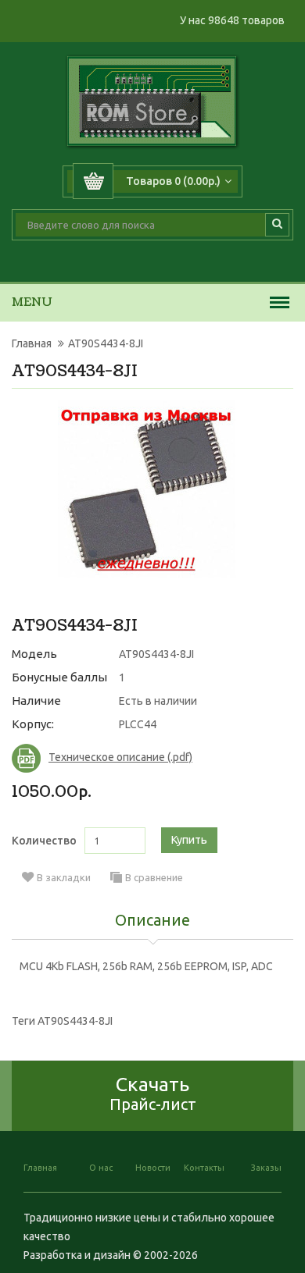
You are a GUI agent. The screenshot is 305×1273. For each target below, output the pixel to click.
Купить (189, 840)
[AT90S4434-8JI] (147, 489)
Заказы (266, 1167)
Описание (152, 921)
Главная (32, 343)
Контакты (204, 1167)
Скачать (152, 1093)
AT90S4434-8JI (105, 343)
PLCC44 (137, 724)
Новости (152, 1167)
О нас (101, 1167)
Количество (44, 840)
